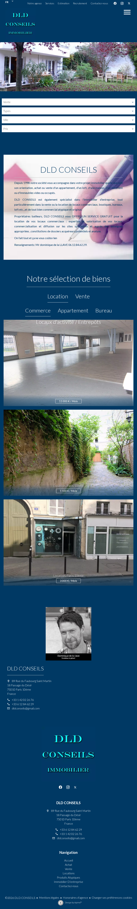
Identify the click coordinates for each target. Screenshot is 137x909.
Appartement (73, 310)
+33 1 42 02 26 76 (23, 699)
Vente (82, 296)
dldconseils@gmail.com (26, 708)
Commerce (38, 310)
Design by (73, 902)
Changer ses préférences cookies (112, 897)
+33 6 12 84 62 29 (23, 704)
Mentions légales (49, 897)
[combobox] (68, 102)
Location (57, 296)
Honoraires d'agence (75, 897)
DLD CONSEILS (25, 668)
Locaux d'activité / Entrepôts (68, 321)
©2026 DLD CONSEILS (20, 897)
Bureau (103, 310)
